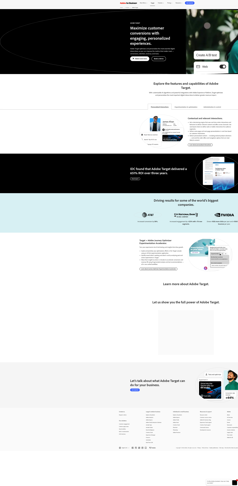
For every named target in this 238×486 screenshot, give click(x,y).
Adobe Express (149, 420)
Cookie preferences (213, 447)
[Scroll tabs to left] (1, 107)
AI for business (122, 434)
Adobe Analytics (149, 417)
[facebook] (133, 448)
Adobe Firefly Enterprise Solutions (153, 422)
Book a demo (159, 59)
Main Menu (143, 3)
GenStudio (148, 440)
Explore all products (150, 415)
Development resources (205, 430)
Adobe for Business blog (205, 420)
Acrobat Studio (149, 427)
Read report (135, 179)
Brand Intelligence (150, 430)
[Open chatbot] (234, 482)
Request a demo (122, 415)
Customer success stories (206, 417)
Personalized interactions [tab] (160, 107)
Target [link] (152, 3)
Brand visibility (122, 429)
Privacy (199, 447)
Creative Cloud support (205, 425)
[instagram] (136, 448)
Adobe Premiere (176, 432)
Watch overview (141, 59)
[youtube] (146, 448)
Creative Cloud (149, 432)
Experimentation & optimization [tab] (186, 107)
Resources (178, 3)
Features (160, 3)
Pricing (169, 3)
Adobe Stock (176, 422)
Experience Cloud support (206, 422)
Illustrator (175, 427)
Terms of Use (205, 447)
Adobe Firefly (176, 420)
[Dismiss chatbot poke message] (205, 480)
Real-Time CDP (149, 442)
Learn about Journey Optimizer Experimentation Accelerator (158, 269)
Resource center (203, 415)
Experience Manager (150, 435)
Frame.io (148, 437)
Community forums (204, 427)
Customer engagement (124, 424)
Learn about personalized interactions (200, 145)
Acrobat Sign (149, 425)
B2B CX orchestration (124, 431)
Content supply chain (124, 426)
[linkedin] (142, 448)
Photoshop (175, 430)
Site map (221, 447)
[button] (124, 448)
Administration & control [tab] (212, 107)
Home (121, 7)
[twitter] (139, 448)
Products (127, 7)
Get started (189, 3)
